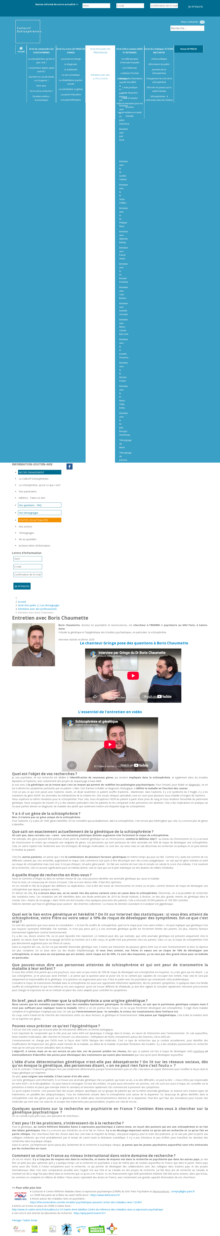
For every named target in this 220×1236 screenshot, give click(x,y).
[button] (213, 1229)
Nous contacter (189, 21)
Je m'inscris (195, 6)
